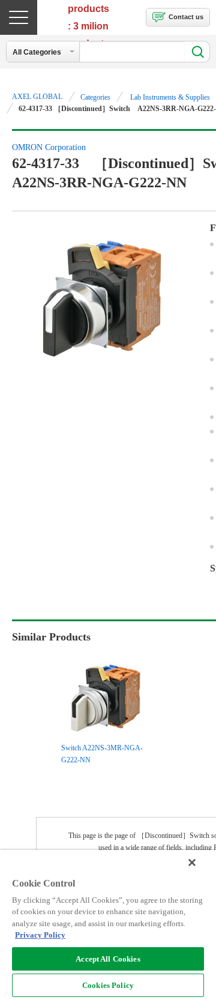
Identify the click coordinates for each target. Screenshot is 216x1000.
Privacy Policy (40, 934)
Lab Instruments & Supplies (170, 97)
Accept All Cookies (108, 958)
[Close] (192, 862)
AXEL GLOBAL (37, 96)
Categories (95, 97)
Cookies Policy (108, 985)
